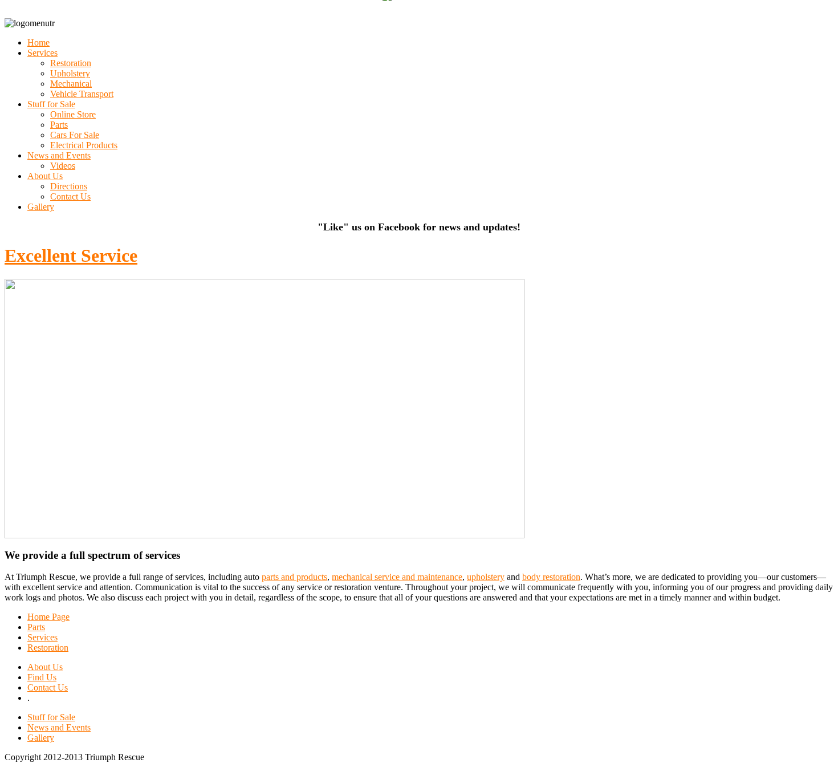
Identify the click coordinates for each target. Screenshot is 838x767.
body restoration (551, 577)
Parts (36, 627)
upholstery (486, 577)
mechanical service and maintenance (397, 577)
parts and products (294, 577)
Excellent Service (71, 255)
